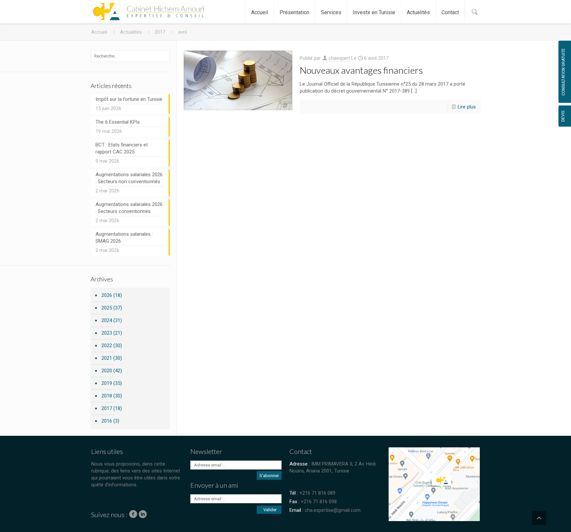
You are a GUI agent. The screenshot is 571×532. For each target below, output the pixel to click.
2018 (106, 396)
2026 (106, 295)
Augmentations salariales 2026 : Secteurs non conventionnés (129, 178)
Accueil (99, 32)
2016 (106, 421)
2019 (106, 383)
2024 (106, 320)
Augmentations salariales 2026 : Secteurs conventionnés (129, 207)
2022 (106, 345)
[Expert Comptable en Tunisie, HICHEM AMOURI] (147, 8)
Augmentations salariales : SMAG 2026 (124, 237)
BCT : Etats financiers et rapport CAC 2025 (121, 148)
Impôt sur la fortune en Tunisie (128, 99)
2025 (106, 308)
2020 (106, 371)
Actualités (131, 32)
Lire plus (467, 107)
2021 (106, 358)
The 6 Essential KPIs (117, 122)
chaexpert (339, 58)
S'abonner (269, 475)
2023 (106, 333)
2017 (160, 32)
